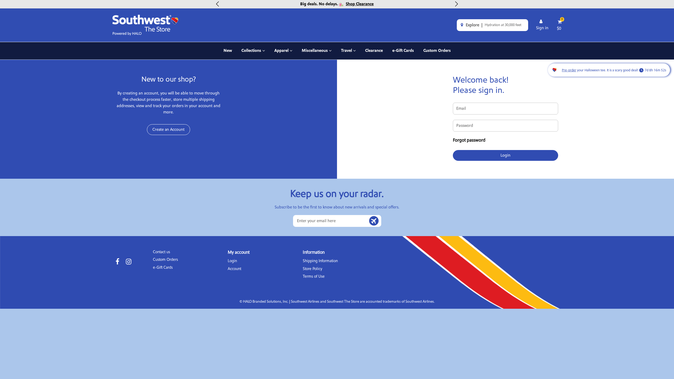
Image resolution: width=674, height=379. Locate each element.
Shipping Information (320, 260)
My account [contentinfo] (239, 252)
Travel (348, 53)
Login (232, 260)
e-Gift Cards (403, 50)
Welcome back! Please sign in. (481, 85)
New (228, 50)
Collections (252, 53)
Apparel (283, 53)
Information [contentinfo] (314, 252)
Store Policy (312, 268)
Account (234, 268)
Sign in (542, 28)
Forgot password (469, 140)
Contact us (161, 252)
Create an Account (168, 129)
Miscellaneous (315, 53)
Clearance (374, 50)
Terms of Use (314, 276)
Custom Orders (437, 50)
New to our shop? (168, 79)
